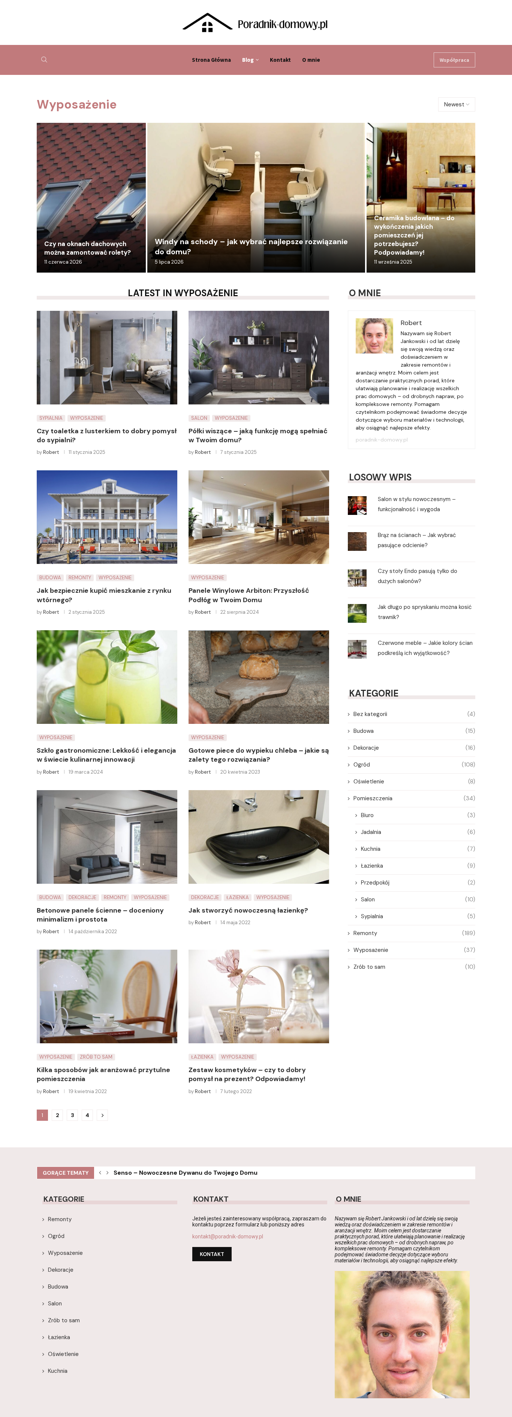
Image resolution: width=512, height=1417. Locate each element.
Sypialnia (418, 916)
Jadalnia (418, 832)
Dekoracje (414, 748)
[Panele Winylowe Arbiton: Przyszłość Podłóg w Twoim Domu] (259, 517)
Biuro (418, 815)
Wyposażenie (414, 950)
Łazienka (418, 866)
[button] (100, 1173)
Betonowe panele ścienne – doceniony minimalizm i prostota (100, 915)
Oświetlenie (414, 781)
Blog (248, 59)
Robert (51, 452)
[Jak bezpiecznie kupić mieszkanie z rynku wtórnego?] (107, 517)
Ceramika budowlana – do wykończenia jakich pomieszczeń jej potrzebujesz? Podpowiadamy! (414, 235)
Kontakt (280, 59)
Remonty (414, 933)
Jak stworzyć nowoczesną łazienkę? (248, 910)
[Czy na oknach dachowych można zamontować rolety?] (91, 198)
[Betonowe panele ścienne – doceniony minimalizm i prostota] (107, 837)
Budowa (414, 731)
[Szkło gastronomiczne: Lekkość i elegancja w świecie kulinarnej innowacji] (107, 677)
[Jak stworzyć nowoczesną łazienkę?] (259, 837)
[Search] (44, 60)
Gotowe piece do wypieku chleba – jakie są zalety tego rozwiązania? (259, 755)
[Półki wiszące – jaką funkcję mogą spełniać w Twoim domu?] (259, 357)
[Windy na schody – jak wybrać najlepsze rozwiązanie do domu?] (256, 198)
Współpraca (454, 60)
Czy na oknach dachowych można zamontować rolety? (87, 248)
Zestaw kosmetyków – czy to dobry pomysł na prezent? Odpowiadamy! (247, 1074)
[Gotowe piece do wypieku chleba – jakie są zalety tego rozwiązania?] (259, 677)
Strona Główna (211, 59)
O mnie (311, 59)
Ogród (414, 764)
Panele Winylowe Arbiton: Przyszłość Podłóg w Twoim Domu (249, 595)
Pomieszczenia (414, 798)
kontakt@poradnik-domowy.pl (227, 1237)
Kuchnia (418, 849)
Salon (418, 899)
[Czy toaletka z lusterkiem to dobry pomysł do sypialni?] (107, 357)
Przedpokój (418, 882)
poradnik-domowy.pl (382, 439)
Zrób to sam (414, 967)
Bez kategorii (414, 714)
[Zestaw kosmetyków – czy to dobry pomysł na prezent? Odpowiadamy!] (259, 996)
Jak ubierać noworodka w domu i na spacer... (180, 1174)
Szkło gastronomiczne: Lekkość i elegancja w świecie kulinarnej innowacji (106, 755)
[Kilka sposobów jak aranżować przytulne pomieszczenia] (107, 996)
